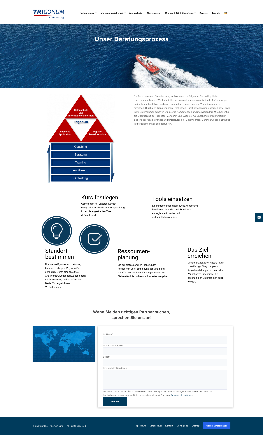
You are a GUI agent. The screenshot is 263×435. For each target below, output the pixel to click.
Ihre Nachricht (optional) (115, 368)
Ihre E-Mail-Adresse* (113, 345)
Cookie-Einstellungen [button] (216, 426)
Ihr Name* (108, 334)
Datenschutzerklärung (181, 395)
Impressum (140, 426)
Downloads (182, 426)
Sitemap (196, 426)
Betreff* (106, 357)
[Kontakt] (259, 217)
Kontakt (169, 426)
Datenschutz (155, 426)
